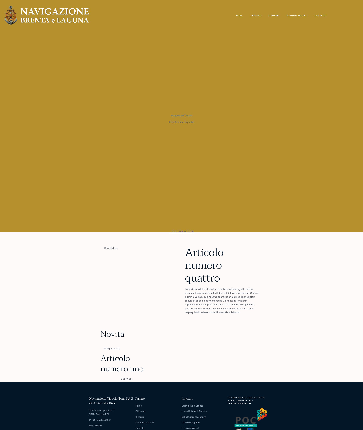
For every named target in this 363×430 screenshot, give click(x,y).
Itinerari (273, 15)
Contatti (320, 15)
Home (239, 15)
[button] (181, 231)
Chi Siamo (255, 15)
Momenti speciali (297, 15)
